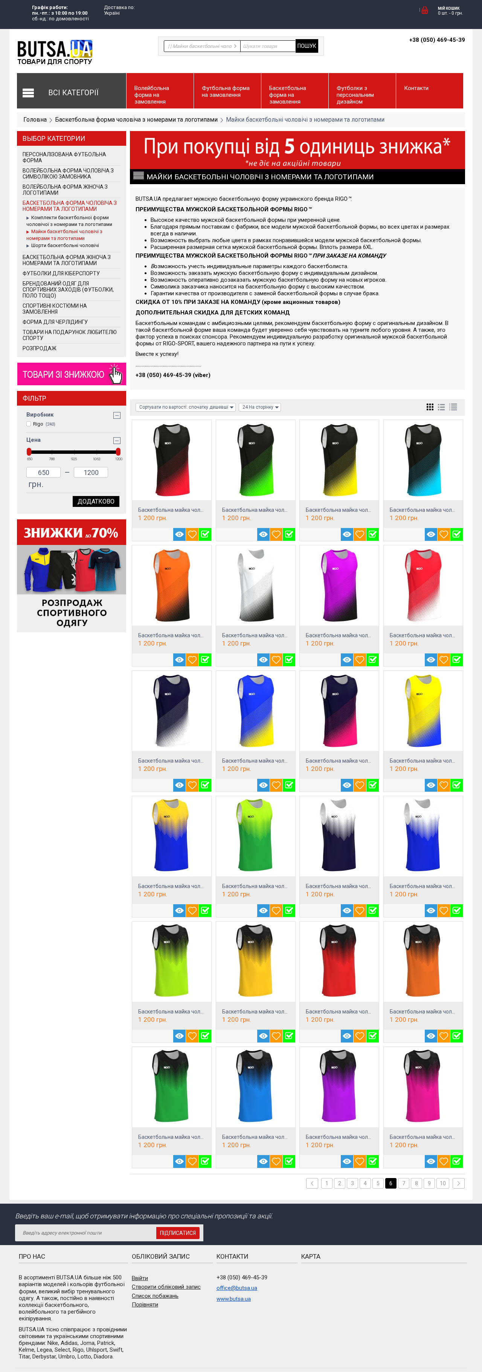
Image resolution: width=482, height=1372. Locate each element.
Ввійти (140, 1278)
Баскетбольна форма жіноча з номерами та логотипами (67, 260)
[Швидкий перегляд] (179, 534)
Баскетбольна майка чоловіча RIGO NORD (189, 510)
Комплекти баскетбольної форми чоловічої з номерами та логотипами (69, 221)
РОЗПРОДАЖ (39, 348)
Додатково (96, 501)
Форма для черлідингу (55, 322)
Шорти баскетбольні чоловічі (65, 245)
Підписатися (178, 1233)
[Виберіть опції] (205, 534)
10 (443, 1183)
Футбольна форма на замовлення (226, 91)
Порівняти (145, 1304)
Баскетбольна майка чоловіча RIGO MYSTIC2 (194, 886)
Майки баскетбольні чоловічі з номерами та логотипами (64, 235)
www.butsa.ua (234, 1299)
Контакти (416, 88)
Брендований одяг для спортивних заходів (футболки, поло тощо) (68, 290)
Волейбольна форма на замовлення (151, 95)
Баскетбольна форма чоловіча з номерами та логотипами (136, 119)
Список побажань (155, 1296)
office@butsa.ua (237, 1288)
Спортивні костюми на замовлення (55, 309)
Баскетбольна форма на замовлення (287, 95)
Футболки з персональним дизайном (355, 95)
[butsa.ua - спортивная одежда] (54, 52)
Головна (35, 119)
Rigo (44, 424)
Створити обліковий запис (166, 1286)
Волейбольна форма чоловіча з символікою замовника (68, 174)
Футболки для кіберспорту (61, 273)
